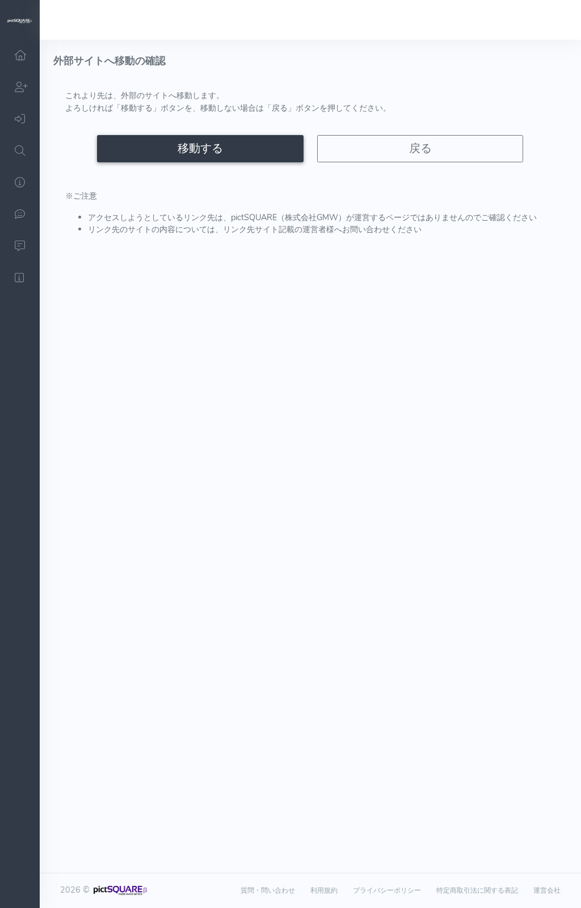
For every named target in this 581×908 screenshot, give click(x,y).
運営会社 (547, 890)
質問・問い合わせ (268, 890)
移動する (200, 148)
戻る (420, 148)
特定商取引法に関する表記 (477, 890)
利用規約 (324, 890)
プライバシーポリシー (387, 890)
